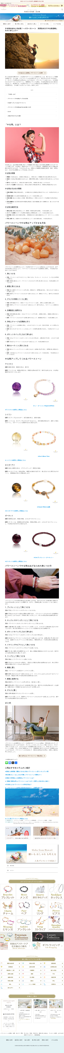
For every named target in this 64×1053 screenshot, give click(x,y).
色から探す (27, 1040)
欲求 (17, 823)
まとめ (9, 111)
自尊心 (30, 823)
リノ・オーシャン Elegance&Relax (43, 406)
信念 (44, 822)
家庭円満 (53, 977)
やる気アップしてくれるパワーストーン (17, 102)
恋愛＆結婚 (10, 974)
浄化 (22, 823)
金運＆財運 (32, 967)
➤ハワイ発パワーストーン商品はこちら (16, 818)
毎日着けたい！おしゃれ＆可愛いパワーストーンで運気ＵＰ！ (24, 775)
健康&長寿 (10, 977)
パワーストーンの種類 (42, 820)
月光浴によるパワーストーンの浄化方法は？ (19, 784)
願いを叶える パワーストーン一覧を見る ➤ (32, 756)
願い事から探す (36, 1040)
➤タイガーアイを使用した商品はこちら (16, 511)
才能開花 (32, 970)
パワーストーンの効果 (18, 820)
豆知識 (50, 820)
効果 (55, 822)
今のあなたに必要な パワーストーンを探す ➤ (32, 73)
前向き (52, 822)
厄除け (32, 980)
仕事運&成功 (53, 967)
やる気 (37, 822)
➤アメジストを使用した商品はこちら (16, 409)
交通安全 (53, 984)
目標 (25, 823)
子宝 (53, 974)
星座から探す (45, 1040)
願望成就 (53, 963)
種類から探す (9, 1040)
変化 (57, 822)
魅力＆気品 (53, 970)
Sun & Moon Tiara (43, 456)
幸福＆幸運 (32, 963)
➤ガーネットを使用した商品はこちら (16, 561)
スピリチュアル (21, 822)
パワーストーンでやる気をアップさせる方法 (18, 98)
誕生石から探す (18, 1040)
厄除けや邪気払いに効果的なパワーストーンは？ (20, 778)
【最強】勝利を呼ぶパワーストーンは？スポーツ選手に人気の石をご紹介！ (28, 781)
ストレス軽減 (32, 984)
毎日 (20, 823)
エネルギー (16, 822)
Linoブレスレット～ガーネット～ (44, 557)
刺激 (49, 822)
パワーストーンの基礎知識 (30, 820)
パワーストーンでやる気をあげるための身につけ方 (19, 107)
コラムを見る (54, 1040)
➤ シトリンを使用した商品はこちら (15, 460)
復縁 (32, 974)
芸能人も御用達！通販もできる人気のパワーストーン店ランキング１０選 (27, 771)
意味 (15, 823)
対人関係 (32, 977)
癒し (10, 984)
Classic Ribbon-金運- (43, 507)
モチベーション (32, 822)
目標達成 (10, 967)
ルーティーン (41, 822)
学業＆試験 (10, 980)
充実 (47, 822)
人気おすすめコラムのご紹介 (14, 115)
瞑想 (27, 823)
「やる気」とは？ (12, 94)
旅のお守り (10, 987)
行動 (33, 823)
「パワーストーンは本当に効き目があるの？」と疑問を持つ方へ (24, 788)
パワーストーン (26, 822)
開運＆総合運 (10, 963)
